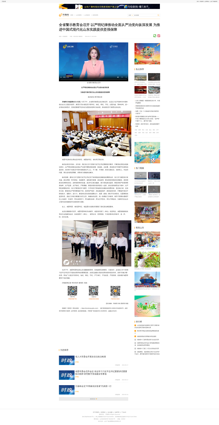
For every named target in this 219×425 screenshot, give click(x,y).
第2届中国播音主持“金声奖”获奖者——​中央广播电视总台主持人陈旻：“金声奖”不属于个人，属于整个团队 (147, 119)
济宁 (157, 130)
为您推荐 (64, 350)
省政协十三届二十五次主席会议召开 (148, 348)
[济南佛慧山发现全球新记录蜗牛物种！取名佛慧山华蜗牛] (154, 80)
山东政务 (87, 15)
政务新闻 (95, 15)
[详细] (77, 362)
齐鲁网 (4, 1)
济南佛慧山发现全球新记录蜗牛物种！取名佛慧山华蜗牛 (154, 84)
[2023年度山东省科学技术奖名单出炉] (140, 176)
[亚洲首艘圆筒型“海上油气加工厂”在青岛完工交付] (147, 280)
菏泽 (136, 135)
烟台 (150, 130)
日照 (143, 132)
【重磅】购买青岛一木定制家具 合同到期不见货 (154, 196)
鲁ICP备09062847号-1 (88, 416)
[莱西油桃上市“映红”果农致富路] (147, 259)
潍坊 (154, 130)
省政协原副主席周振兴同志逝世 (146, 336)
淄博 (139, 130)
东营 (147, 130)
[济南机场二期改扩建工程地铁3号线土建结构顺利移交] (154, 93)
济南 (136, 130)
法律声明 (117, 412)
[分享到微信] (154, 35)
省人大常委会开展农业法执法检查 (90, 356)
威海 (139, 132)
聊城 (154, 132)
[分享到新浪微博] (158, 35)
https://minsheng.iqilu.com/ (90, 308)
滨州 (157, 132)
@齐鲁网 (74, 311)
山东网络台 (206, 1)
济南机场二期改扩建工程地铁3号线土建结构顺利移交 (154, 97)
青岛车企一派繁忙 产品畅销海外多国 (144, 248)
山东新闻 (79, 15)
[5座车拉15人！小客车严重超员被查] (140, 189)
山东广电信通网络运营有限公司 (112, 421)
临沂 (147, 132)
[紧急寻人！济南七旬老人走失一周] (154, 176)
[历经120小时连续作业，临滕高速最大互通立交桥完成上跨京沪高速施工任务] (140, 80)
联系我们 (103, 412)
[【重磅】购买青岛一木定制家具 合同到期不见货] (154, 189)
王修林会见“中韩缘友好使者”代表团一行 (93, 386)
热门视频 (140, 168)
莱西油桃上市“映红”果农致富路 (142, 269)
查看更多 (92, 399)
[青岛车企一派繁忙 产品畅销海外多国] (147, 239)
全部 (130, 15)
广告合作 (123, 412)
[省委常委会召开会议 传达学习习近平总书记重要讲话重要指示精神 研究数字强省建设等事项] (67, 375)
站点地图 (110, 412)
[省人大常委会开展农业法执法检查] (67, 360)
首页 (198, 1)
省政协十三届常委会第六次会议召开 (148, 339)
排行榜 (139, 321)
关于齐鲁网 (96, 412)
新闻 (71, 15)
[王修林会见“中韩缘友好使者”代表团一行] (67, 390)
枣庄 (143, 130)
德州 (150, 132)
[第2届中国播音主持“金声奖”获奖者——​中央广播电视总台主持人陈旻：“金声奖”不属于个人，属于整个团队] (140, 93)
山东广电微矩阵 (213, 1)
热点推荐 (140, 69)
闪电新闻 (201, 1)
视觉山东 (140, 227)
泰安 (136, 132)
